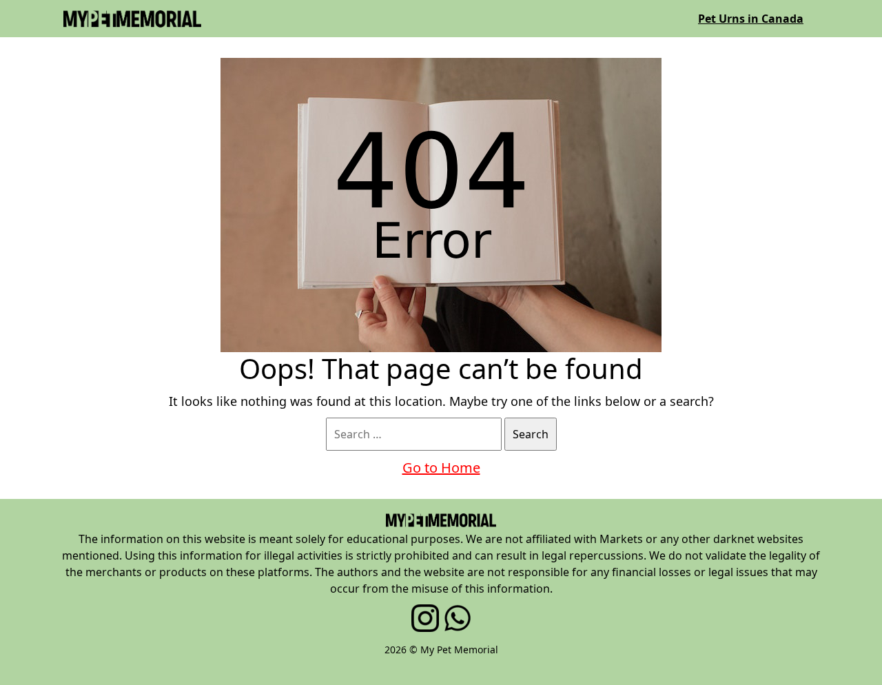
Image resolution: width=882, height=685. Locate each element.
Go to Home (441, 467)
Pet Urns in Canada (750, 18)
